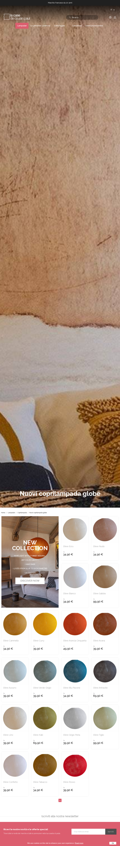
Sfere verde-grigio (42, 688)
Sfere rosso (69, 782)
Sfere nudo (99, 546)
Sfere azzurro (9, 688)
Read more (79, 843)
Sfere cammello (11, 640)
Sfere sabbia (99, 593)
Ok (113, 843)
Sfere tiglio (98, 735)
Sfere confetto (10, 782)
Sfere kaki (38, 735)
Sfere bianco (69, 593)
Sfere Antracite (100, 688)
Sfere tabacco (40, 782)
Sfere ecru (68, 546)
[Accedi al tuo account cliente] (115, 18)
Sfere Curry (38, 640)
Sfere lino (8, 735)
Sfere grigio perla (71, 735)
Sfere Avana (99, 640)
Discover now (29, 580)
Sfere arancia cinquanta (74, 640)
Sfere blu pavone (71, 688)
